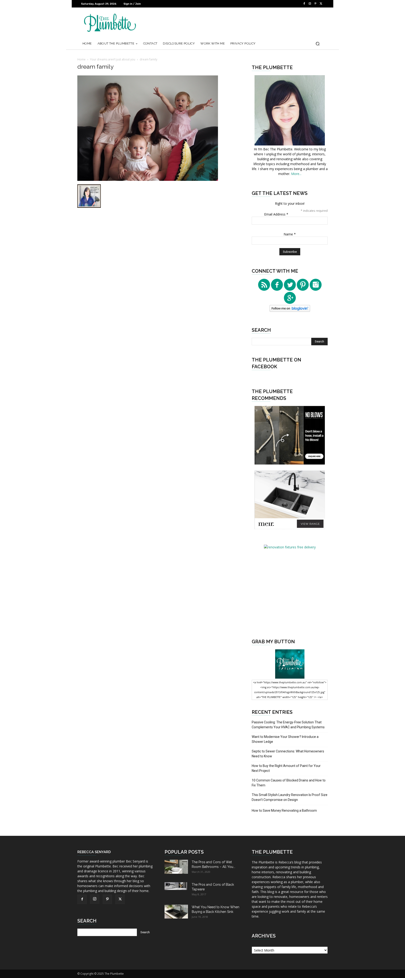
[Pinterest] (315, 4)
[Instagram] (310, 4)
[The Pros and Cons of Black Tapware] (176, 886)
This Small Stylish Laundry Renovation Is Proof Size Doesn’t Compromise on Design (289, 797)
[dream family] (147, 179)
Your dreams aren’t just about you (112, 59)
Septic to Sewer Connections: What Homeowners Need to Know (288, 753)
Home (81, 59)
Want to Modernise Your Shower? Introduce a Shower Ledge (285, 739)
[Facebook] (304, 4)
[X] (321, 4)
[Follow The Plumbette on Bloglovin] (290, 310)
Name (290, 234)
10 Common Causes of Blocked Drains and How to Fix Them (289, 782)
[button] (317, 43)
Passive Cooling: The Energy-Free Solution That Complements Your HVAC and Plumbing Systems (288, 724)
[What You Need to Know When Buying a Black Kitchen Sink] (176, 912)
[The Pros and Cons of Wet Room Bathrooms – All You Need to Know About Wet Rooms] (176, 867)
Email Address (276, 214)
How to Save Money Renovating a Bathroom (284, 810)
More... (296, 173)
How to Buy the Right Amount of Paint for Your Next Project (286, 768)
